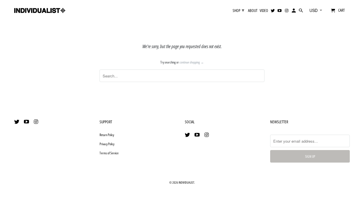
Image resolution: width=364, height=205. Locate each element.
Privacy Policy (107, 144)
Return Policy (107, 134)
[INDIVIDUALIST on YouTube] (27, 121)
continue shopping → (191, 62)
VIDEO (264, 10)
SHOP (238, 10)
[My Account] (294, 11)
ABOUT (252, 10)
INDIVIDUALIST (186, 182)
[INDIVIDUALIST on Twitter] (17, 121)
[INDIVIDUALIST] (39, 8)
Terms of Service (109, 153)
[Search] (301, 11)
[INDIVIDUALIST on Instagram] (37, 121)
